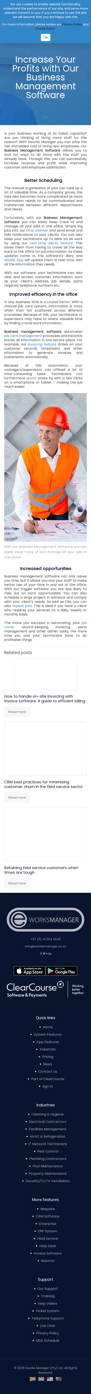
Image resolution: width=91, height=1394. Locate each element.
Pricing (47, 1056)
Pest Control (47, 1151)
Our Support (47, 1288)
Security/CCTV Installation (48, 1181)
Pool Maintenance (48, 1166)
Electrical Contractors (47, 1121)
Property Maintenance (48, 1173)
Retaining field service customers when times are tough (41, 870)
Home (48, 1027)
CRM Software (47, 1216)
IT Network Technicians (47, 1143)
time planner (37, 230)
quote (31, 378)
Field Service (47, 1238)
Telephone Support (48, 1318)
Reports (47, 1260)
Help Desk (47, 1246)
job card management (23, 335)
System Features (48, 1034)
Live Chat (47, 1325)
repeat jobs (22, 605)
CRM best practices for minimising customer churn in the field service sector (43, 784)
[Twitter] (44, 953)
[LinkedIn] (49, 953)
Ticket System (47, 1310)
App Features (47, 1041)
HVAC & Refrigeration (47, 1136)
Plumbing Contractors (47, 1158)
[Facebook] (41, 953)
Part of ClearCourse (47, 1079)
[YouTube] (47, 953)
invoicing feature (42, 344)
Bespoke (47, 1208)
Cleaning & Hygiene (48, 1114)
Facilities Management (47, 1129)
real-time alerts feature (51, 243)
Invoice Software (48, 1253)
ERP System (47, 1231)
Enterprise (47, 1223)
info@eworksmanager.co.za (45, 946)
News (47, 1064)
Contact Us (47, 1071)
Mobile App (13, 260)
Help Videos (47, 1303)
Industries (48, 1049)
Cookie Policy (45, 28)
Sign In (47, 1086)
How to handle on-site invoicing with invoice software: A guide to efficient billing (44, 699)
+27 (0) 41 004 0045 (45, 939)
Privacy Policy (47, 1333)
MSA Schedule (47, 1340)
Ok (45, 37)
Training (47, 1296)
